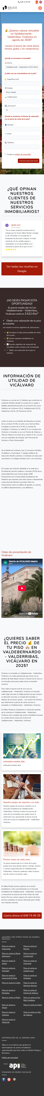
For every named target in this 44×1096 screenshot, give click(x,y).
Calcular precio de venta (28, 161)
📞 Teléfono (9, 142)
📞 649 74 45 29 (24, 2)
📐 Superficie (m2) (12, 79)
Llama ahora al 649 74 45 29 (22, 915)
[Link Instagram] (14, 1079)
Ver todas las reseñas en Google (22, 269)
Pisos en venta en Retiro (11, 997)
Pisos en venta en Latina (11, 983)
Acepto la (19, 154)
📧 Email (8, 133)
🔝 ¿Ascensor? (10, 106)
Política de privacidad (10, 1057)
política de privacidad (23, 154)
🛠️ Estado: (9, 88)
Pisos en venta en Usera (32, 1005)
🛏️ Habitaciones (11, 97)
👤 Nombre (9, 125)
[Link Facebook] (3, 1079)
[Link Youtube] (9, 1079)
